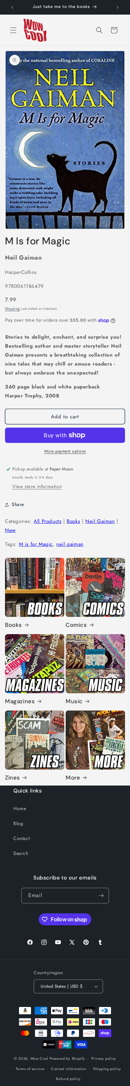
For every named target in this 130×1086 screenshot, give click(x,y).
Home (19, 808)
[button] (13, 30)
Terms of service (30, 1068)
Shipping (12, 308)
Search (20, 853)
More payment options (65, 451)
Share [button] (18, 504)
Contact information (68, 1068)
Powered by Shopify (67, 1058)
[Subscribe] (101, 895)
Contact (21, 838)
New (10, 530)
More (73, 777)
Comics (76, 624)
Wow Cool (39, 1058)
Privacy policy (103, 1058)
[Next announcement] (117, 7)
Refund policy (68, 1078)
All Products (47, 521)
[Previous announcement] (12, 7)
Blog (18, 823)
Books (73, 521)
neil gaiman (70, 544)
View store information (37, 486)
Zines (12, 777)
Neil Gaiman (100, 521)
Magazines (20, 701)
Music (74, 701)
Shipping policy (107, 1068)
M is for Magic (36, 544)
